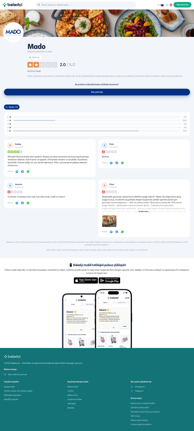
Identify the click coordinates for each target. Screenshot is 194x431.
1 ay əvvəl (19, 147)
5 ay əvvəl (19, 187)
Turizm (70, 391)
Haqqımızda (9, 387)
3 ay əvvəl (113, 147)
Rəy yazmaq (182, 5)
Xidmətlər (71, 404)
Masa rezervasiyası (139, 420)
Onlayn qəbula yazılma (141, 424)
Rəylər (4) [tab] (13, 107)
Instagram (140, 387)
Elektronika (72, 395)
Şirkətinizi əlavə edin (140, 407)
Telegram (139, 391)
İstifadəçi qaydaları (12, 395)
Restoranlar (72, 387)
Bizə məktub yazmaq (17, 374)
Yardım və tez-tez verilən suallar (18, 391)
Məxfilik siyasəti (11, 399)
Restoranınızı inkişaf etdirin (143, 403)
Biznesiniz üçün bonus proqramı (145, 412)
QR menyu (135, 416)
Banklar (71, 408)
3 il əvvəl (113, 187)
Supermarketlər (74, 399)
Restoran (36, 57)
